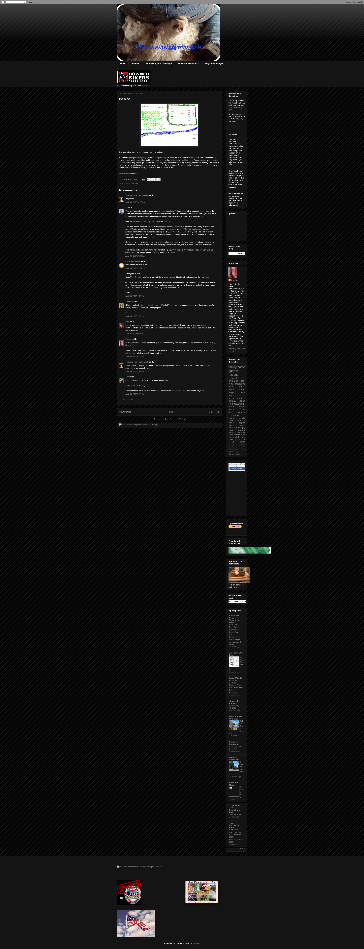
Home (122, 63)
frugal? (232, 392)
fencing (231, 444)
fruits (243, 435)
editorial (232, 378)
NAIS (231, 389)
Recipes (135, 63)
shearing (232, 439)
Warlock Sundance (234, 758)
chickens (233, 381)
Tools (242, 409)
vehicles (241, 432)
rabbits (231, 432)
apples (242, 423)
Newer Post (125, 412)
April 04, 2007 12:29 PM (135, 268)
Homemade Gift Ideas (188, 63)
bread (231, 442)
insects (242, 444)
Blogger (196, 943)
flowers (237, 435)
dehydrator (232, 449)
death (230, 447)
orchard (135, 183)
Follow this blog (237, 468)
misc (231, 386)
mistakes (240, 383)
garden (128, 183)
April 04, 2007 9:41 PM (134, 334)
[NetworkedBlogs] (237, 466)
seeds (242, 425)
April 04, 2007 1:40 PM (134, 296)
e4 (126, 208)
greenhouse (235, 454)
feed (243, 447)
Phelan (128, 339)
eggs (230, 430)
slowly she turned (234, 702)
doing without (236, 412)
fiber (243, 449)
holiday (232, 401)
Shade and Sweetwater (234, 743)
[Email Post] (143, 179)
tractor (242, 439)
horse (231, 406)
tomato (242, 418)
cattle (241, 367)
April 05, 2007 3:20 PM (134, 394)
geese (230, 452)
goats (242, 386)
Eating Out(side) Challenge (158, 63)
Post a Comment (129, 399)
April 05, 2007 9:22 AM (134, 371)
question (232, 425)
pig (243, 427)
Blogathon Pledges (214, 63)
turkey (231, 420)
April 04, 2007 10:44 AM (135, 256)
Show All (242, 848)
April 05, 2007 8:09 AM (134, 356)
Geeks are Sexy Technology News (235, 619)
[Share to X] (153, 179)
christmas (233, 415)
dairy (231, 409)
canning (241, 406)
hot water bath (235, 427)
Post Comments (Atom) (175, 419)
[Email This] (148, 179)
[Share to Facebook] (156, 179)
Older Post (214, 412)
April (127, 377)
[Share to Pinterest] (159, 179)
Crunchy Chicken (132, 261)
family (232, 367)
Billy (127, 322)
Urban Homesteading (236, 402)
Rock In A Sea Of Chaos (235, 717)
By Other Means (233, 783)
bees (230, 435)
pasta (242, 442)
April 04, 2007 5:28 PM (134, 316)
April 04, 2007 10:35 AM (135, 202)
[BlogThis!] (151, 179)
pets (242, 392)
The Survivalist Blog (234, 825)
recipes (233, 374)
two (169, 221)
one (165, 221)
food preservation (235, 396)
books (231, 418)
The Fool (129, 301)
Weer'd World (235, 678)
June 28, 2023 (235, 815)
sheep (242, 389)
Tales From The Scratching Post (234, 808)
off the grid (240, 437)
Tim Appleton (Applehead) (136, 195)
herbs (231, 437)
